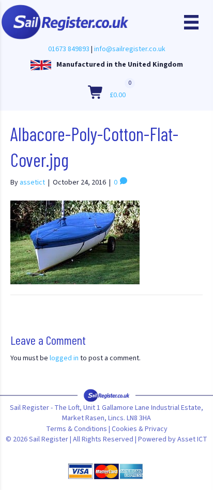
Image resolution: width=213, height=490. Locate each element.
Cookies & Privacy (140, 429)
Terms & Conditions (76, 429)
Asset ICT (192, 439)
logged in (64, 358)
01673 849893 (68, 49)
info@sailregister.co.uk (129, 49)
